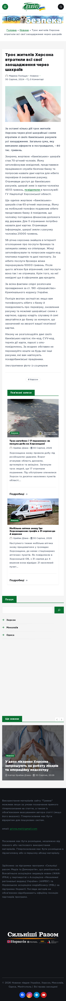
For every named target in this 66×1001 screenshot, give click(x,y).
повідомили (33, 190)
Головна (12, 30)
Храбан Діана (20, 448)
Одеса (10, 635)
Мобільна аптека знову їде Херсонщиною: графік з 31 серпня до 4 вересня (32, 531)
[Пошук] (59, 610)
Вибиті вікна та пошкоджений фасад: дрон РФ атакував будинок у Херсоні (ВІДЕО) (31, 766)
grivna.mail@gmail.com (23, 829)
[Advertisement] (33, 676)
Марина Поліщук (18, 76)
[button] (57, 719)
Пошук (9, 599)
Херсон (34, 380)
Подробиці (17, 493)
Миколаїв (12, 627)
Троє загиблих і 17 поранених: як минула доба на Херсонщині (30, 442)
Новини (24, 30)
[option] (33, 752)
